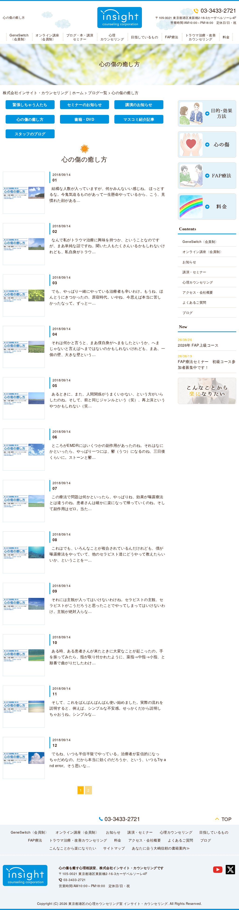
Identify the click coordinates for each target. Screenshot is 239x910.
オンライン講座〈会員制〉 (47, 37)
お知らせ (189, 261)
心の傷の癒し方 (30, 119)
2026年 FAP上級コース (198, 345)
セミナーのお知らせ (84, 104)
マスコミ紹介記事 (138, 119)
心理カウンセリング (112, 37)
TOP (226, 818)
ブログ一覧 (97, 92)
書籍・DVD (84, 119)
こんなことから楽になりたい (72, 848)
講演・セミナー (194, 272)
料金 (226, 37)
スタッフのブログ (30, 133)
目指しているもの (144, 37)
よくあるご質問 (194, 302)
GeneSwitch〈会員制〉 (19, 37)
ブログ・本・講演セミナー (79, 37)
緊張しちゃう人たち (30, 104)
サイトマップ (114, 848)
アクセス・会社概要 (198, 292)
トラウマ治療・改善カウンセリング (200, 37)
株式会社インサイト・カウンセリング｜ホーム (43, 92)
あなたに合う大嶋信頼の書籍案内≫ (161, 848)
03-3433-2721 (122, 818)
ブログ (188, 312)
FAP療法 (171, 37)
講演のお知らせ (138, 104)
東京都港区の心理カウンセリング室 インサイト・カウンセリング (118, 903)
